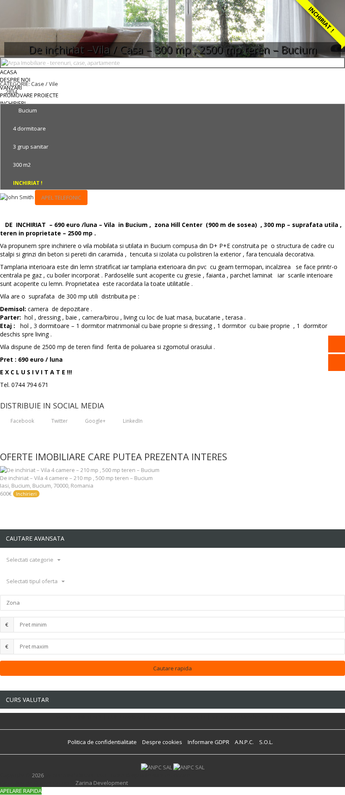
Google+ (95, 420)
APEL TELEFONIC (61, 197)
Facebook (21, 420)
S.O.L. (266, 742)
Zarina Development (101, 783)
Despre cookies (162, 742)
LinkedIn (132, 420)
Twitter (59, 420)
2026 (38, 775)
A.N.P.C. (244, 742)
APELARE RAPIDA (21, 791)
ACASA (8, 72)
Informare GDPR (208, 742)
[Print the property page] (2, 99)
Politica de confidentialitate (102, 742)
